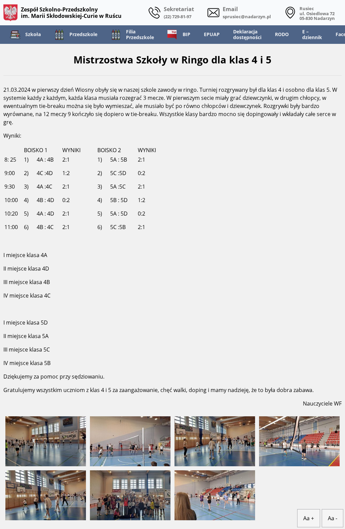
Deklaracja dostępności (247, 34)
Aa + (308, 518)
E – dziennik (312, 34)
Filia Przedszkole (140, 34)
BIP (186, 34)
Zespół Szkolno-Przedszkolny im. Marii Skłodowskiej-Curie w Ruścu (71, 12)
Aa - (332, 518)
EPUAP (212, 34)
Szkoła (33, 34)
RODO (282, 34)
